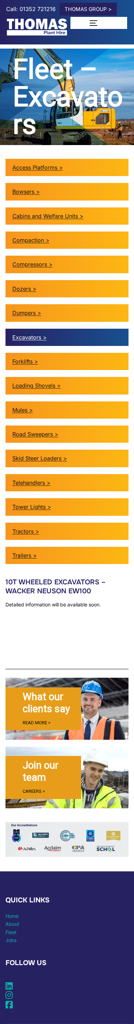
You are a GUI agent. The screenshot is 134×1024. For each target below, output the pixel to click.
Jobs (10, 940)
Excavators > (29, 337)
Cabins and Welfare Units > (47, 216)
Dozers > (24, 288)
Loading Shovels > (36, 385)
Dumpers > (26, 312)
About (12, 924)
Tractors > (25, 531)
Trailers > (24, 555)
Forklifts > (25, 361)
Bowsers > (26, 191)
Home (12, 916)
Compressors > (32, 264)
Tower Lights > (31, 506)
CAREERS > (34, 791)
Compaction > (30, 240)
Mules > (22, 410)
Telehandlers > (31, 482)
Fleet (10, 932)
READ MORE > (37, 722)
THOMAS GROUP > (88, 9)
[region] (67, 708)
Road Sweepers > (35, 434)
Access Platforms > (37, 167)
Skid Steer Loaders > (39, 458)
